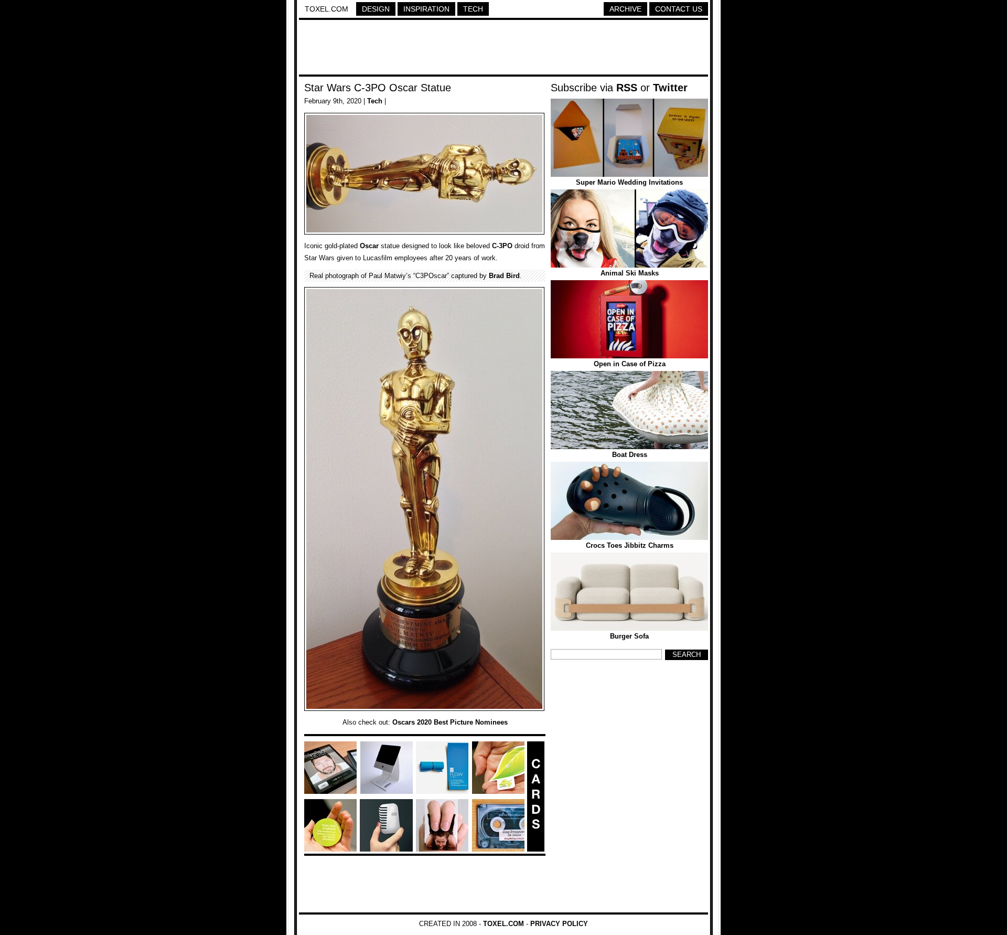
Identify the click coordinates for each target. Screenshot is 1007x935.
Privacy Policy (559, 924)
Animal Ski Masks (630, 273)
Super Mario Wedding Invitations (629, 182)
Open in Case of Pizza (630, 364)
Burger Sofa (629, 636)
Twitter (670, 87)
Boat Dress (629, 455)
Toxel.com (326, 9)
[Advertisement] (503, 48)
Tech (473, 9)
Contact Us (678, 9)
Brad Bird (504, 276)
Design (376, 9)
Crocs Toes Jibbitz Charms (629, 545)
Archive (625, 9)
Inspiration (426, 9)
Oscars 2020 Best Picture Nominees (450, 722)
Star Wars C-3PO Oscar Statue (377, 87)
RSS (626, 87)
